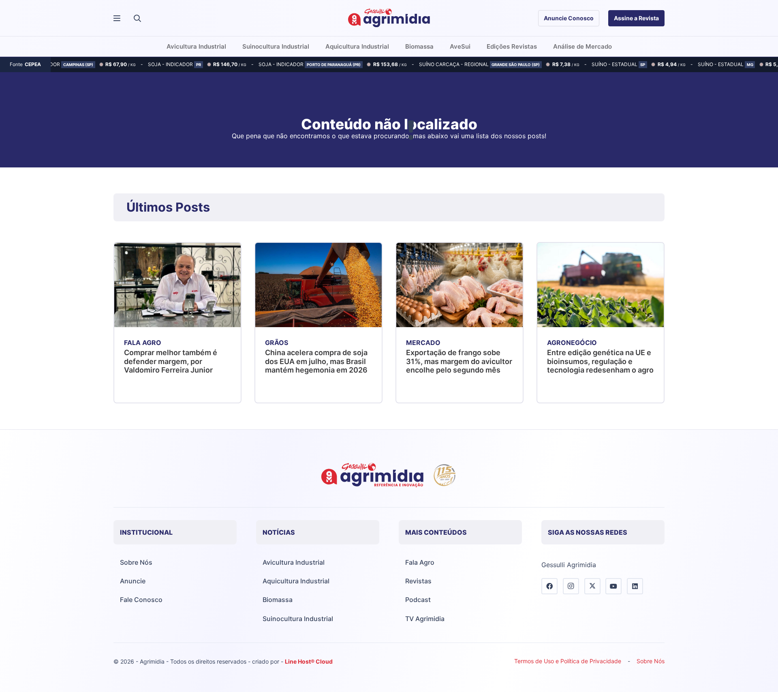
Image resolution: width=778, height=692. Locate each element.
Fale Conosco (141, 600)
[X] (592, 586)
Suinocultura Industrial (298, 619)
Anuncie (132, 581)
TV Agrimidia (425, 619)
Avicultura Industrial (294, 562)
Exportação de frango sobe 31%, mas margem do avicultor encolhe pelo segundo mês (459, 361)
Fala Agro (419, 562)
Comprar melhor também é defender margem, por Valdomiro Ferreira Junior (170, 361)
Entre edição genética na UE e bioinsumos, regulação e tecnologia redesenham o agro (600, 361)
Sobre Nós (136, 562)
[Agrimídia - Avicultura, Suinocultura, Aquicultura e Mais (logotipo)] (389, 18)
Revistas (418, 581)
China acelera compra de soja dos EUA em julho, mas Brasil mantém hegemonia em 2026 (316, 361)
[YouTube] (613, 586)
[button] (137, 18)
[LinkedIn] (635, 586)
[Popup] (116, 18)
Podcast (418, 600)
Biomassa (278, 600)
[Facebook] (549, 586)
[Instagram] (571, 586)
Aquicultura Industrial (296, 581)
